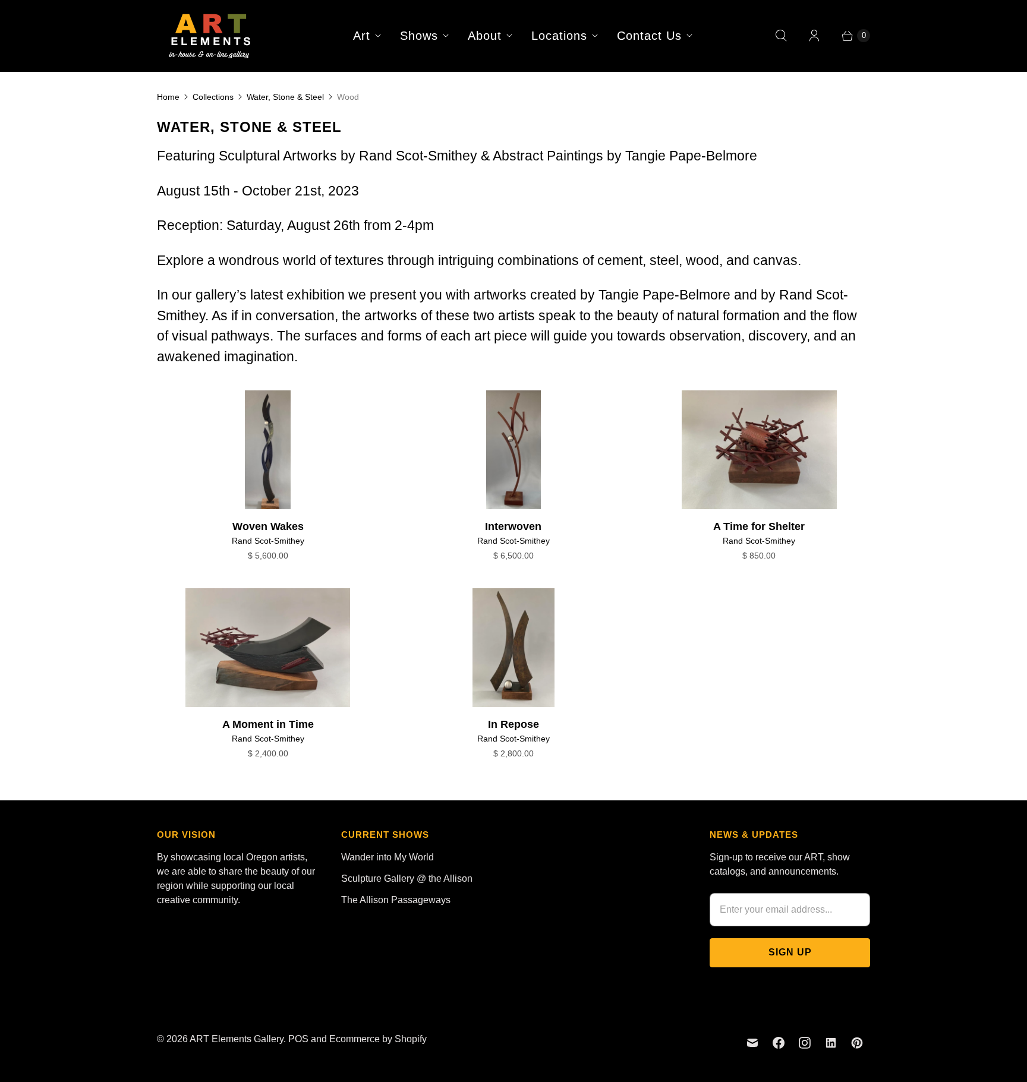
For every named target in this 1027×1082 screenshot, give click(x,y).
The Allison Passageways (396, 900)
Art (361, 35)
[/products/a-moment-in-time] (267, 647)
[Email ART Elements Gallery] (752, 1042)
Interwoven (513, 526)
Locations (559, 35)
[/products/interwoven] (513, 449)
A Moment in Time (268, 724)
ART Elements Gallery (236, 1039)
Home (168, 97)
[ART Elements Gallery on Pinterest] (857, 1042)
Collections (213, 97)
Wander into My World (387, 857)
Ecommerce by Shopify (378, 1039)
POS (298, 1039)
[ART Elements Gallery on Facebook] (778, 1042)
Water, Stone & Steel (285, 97)
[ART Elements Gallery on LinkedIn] (831, 1042)
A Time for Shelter (759, 526)
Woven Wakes (268, 526)
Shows (419, 35)
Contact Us (649, 35)
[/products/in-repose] (513, 647)
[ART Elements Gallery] (210, 36)
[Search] (781, 35)
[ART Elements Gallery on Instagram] (805, 1042)
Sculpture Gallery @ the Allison (406, 878)
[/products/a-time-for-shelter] (759, 449)
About (485, 35)
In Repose (513, 724)
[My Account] (814, 35)
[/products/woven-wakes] (268, 449)
